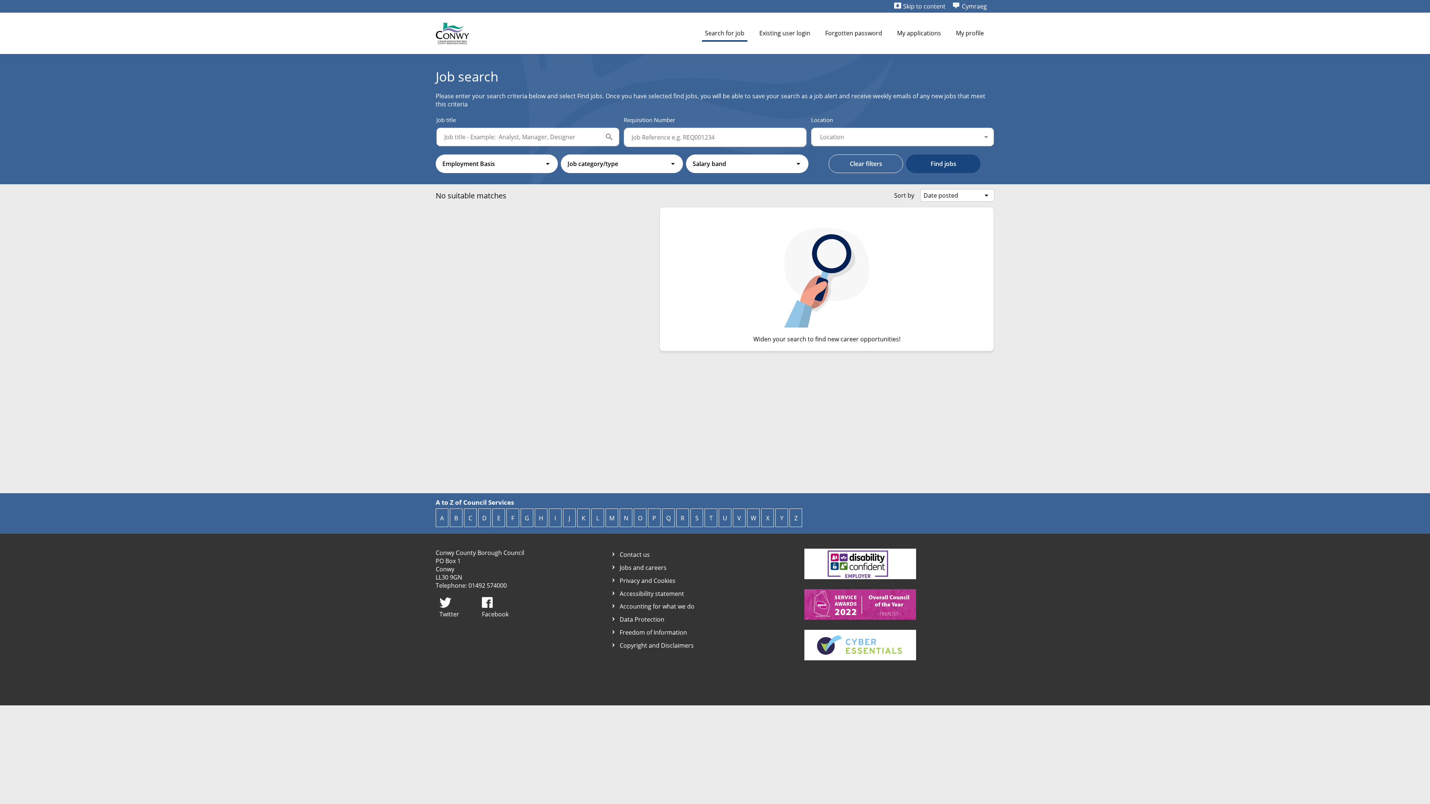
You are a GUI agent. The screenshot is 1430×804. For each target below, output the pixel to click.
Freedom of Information (653, 632)
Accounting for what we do (657, 606)
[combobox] (902, 137)
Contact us (635, 555)
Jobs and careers (643, 568)
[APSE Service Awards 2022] (860, 617)
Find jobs (943, 164)
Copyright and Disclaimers (657, 646)
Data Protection (642, 619)
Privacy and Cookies (648, 581)
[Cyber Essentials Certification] (860, 658)
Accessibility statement (652, 594)
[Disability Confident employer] (860, 577)
